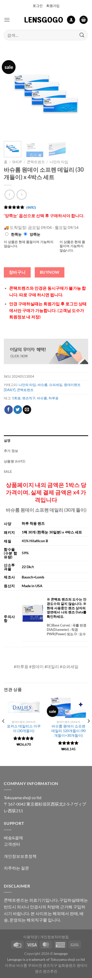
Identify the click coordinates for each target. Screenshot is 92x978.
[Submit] (82, 35)
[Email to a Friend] (27, 409)
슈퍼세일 (55, 385)
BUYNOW (50, 272)
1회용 (16, 398)
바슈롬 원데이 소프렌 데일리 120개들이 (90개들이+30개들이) (68, 730)
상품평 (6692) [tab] (15, 461)
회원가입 (53, 6)
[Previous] (12, 94)
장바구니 (17, 272)
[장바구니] (83, 20)
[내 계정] (71, 20)
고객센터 (12, 844)
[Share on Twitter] (18, 409)
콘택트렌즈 (36, 162)
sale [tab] (8, 471)
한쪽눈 (16, 234)
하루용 (54, 398)
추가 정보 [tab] (11, 451)
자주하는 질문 (16, 867)
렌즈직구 (29, 398)
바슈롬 (43, 385)
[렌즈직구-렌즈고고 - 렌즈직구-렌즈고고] (44, 20)
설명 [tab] (7, 440)
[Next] (80, 94)
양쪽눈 (35, 234)
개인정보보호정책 (20, 856)
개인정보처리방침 (54, 937)
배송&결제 (13, 837)
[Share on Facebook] (8, 409)
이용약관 (30, 937)
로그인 (38, 6)
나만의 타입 (59, 162)
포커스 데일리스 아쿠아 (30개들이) (24, 728)
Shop (17, 162)
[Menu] (7, 19)
